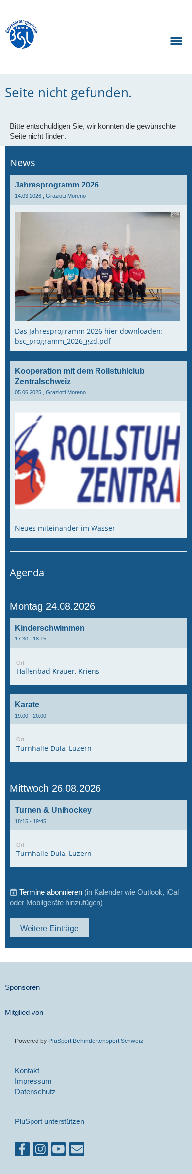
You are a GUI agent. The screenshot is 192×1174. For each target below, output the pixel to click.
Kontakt (27, 1071)
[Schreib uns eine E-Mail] (76, 1151)
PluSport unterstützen (49, 1121)
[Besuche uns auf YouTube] (58, 1151)
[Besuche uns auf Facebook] (22, 1151)
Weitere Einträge (49, 928)
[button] (98, 651)
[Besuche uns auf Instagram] (40, 1151)
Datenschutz (35, 1091)
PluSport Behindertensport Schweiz (95, 1040)
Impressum (33, 1081)
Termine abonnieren (50, 892)
